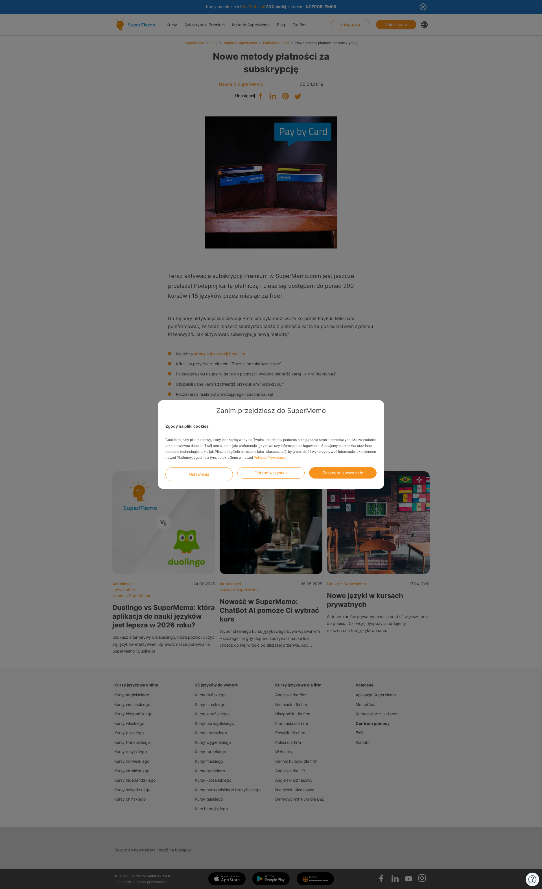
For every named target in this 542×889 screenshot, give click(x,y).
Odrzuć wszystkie (271, 472)
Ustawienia (199, 474)
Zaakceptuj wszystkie (343, 472)
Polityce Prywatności (270, 457)
